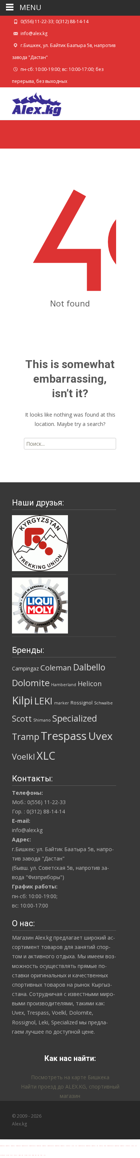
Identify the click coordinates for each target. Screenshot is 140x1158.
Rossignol (82, 702)
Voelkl (23, 756)
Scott (22, 718)
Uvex (100, 736)
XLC (46, 755)
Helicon (90, 683)
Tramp (25, 737)
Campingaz (25, 668)
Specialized (74, 718)
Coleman (56, 667)
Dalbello (89, 667)
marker (61, 703)
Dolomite (31, 683)
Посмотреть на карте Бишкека (70, 1077)
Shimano (42, 720)
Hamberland (63, 684)
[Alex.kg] (30, 102)
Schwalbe (103, 703)
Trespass (64, 735)
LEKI (43, 700)
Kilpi (22, 700)
